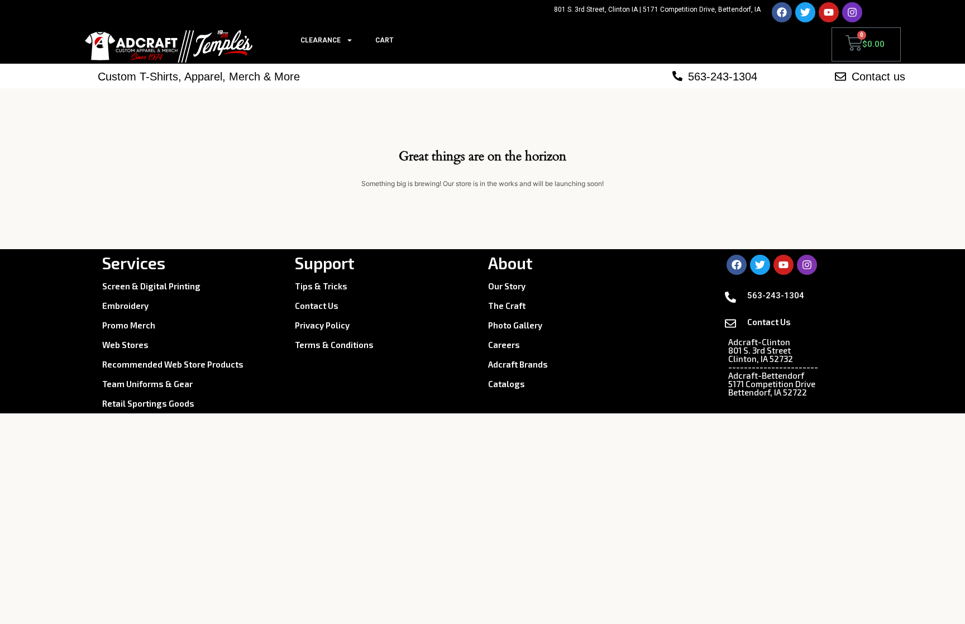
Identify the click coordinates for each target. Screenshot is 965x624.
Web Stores (125, 345)
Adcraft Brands (518, 364)
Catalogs (506, 384)
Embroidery (125, 306)
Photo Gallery (515, 325)
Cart (384, 40)
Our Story (507, 286)
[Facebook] (782, 12)
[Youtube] (829, 12)
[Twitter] (805, 12)
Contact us (878, 76)
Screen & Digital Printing (151, 286)
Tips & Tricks (321, 286)
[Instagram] (852, 12)
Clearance (320, 40)
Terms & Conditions (334, 345)
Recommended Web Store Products (172, 364)
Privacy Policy (322, 325)
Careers (504, 345)
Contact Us (316, 306)
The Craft (507, 306)
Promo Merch (128, 325)
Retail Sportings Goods (148, 403)
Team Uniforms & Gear (147, 384)
